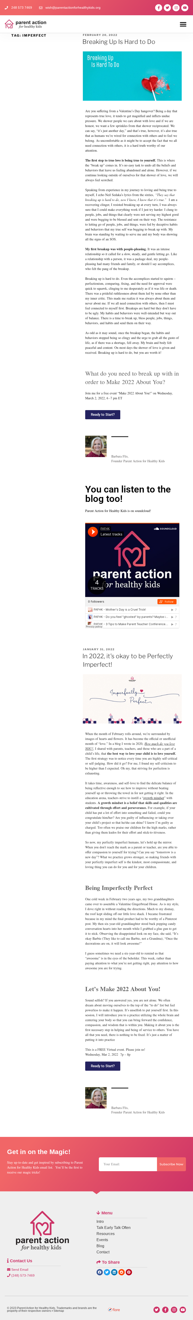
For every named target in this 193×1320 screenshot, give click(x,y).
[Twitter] (167, 7)
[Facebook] (165, 1310)
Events (102, 1240)
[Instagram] (176, 7)
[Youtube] (184, 7)
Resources (105, 1234)
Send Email (19, 1269)
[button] (183, 24)
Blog (100, 1246)
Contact (102, 1252)
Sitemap (58, 1310)
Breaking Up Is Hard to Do (118, 41)
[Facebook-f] (158, 7)
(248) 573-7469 (22, 1275)
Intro (100, 1222)
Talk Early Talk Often (113, 1228)
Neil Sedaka (113, 194)
